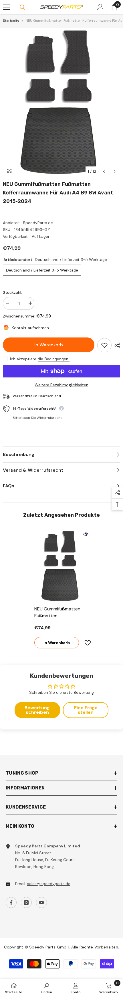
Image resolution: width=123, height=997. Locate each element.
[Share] (116, 345)
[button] (104, 171)
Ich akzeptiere (23, 358)
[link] (46, 988)
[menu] (6, 7)
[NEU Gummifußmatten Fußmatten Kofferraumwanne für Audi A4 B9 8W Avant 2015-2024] (61, 566)
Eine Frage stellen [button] (86, 710)
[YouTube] (41, 902)
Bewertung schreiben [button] (37, 710)
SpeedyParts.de (38, 222)
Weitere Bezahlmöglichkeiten (61, 384)
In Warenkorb (48, 345)
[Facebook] (11, 902)
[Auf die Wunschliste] (104, 345)
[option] (61, 102)
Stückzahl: (12, 292)
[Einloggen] (100, 7)
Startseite (11, 20)
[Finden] (22, 7)
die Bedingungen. (54, 359)
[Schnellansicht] (86, 534)
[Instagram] (26, 902)
